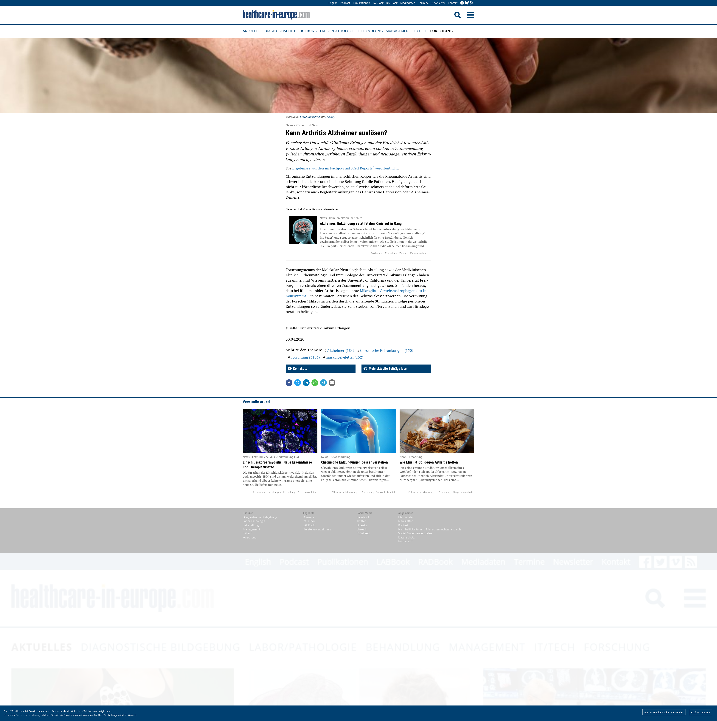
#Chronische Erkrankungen (267, 492)
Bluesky (362, 525)
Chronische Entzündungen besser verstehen (354, 462)
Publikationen (361, 3)
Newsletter (438, 3)
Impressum (405, 541)
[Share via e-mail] (332, 382)
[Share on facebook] (289, 382)
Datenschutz (406, 537)
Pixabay (330, 116)
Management (398, 31)
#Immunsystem (418, 252)
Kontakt (452, 3)
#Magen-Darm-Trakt (463, 492)
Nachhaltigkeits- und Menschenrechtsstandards (429, 529)
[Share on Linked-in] (306, 382)
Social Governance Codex (415, 533)
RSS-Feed (363, 533)
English (333, 3)
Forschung (441, 31)
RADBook (392, 3)
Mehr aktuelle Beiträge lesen (387, 368)
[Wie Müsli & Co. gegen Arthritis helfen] (437, 431)
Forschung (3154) (305, 357)
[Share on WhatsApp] (314, 382)
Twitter (361, 521)
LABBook (378, 3)
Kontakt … (299, 368)
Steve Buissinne (310, 116)
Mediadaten (407, 3)
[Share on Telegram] (323, 382)
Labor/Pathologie (338, 31)
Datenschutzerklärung (28, 715)
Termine (423, 3)
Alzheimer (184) (340, 350)
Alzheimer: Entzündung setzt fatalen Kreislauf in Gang (361, 223)
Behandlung (370, 31)
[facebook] (462, 3)
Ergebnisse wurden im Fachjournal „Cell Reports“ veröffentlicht (345, 168)
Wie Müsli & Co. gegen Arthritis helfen (429, 462)
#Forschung (391, 252)
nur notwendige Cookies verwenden (663, 712)
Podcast (345, 3)
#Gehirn (403, 252)
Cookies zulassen (700, 712)
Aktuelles (252, 31)
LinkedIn (362, 529)
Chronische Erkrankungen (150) (386, 350)
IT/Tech (420, 31)
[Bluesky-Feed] (467, 3)
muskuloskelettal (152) (344, 357)
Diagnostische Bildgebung (291, 31)
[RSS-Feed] (471, 3)
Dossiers (308, 517)
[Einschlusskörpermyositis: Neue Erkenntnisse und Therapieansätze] (280, 431)
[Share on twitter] (297, 382)
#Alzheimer (377, 252)
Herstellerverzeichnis (317, 529)
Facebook (363, 517)
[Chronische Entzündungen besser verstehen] (358, 431)
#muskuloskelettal (306, 492)
